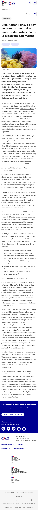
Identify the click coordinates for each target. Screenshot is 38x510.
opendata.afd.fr (18, 448)
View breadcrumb (5, 9)
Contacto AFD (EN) (9, 492)
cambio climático (9, 146)
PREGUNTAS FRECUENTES (28, 503)
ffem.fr (20, 444)
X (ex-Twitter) (8, 429)
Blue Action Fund (26, 109)
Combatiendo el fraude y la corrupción (24, 507)
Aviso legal (19, 496)
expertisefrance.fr (6, 444)
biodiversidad (31, 124)
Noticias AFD (6, 18)
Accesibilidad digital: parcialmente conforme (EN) (18, 500)
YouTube (13, 429)
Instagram (24, 429)
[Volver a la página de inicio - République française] (13, 3)
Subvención (15, 44)
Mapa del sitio (8, 507)
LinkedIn (19, 429)
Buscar (30, 2)
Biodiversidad (6, 44)
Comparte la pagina (35, 14)
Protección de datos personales (25, 492)
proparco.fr (4, 448)
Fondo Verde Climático (19, 285)
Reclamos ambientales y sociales (11, 503)
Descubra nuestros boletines (12, 414)
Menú (35, 2)
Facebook (3, 429)
